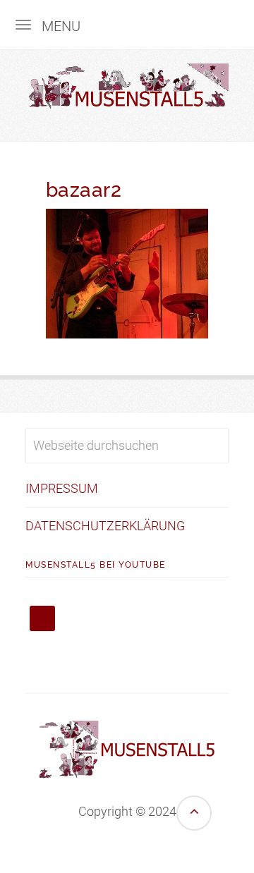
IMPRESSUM (61, 488)
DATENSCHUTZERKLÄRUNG (105, 525)
